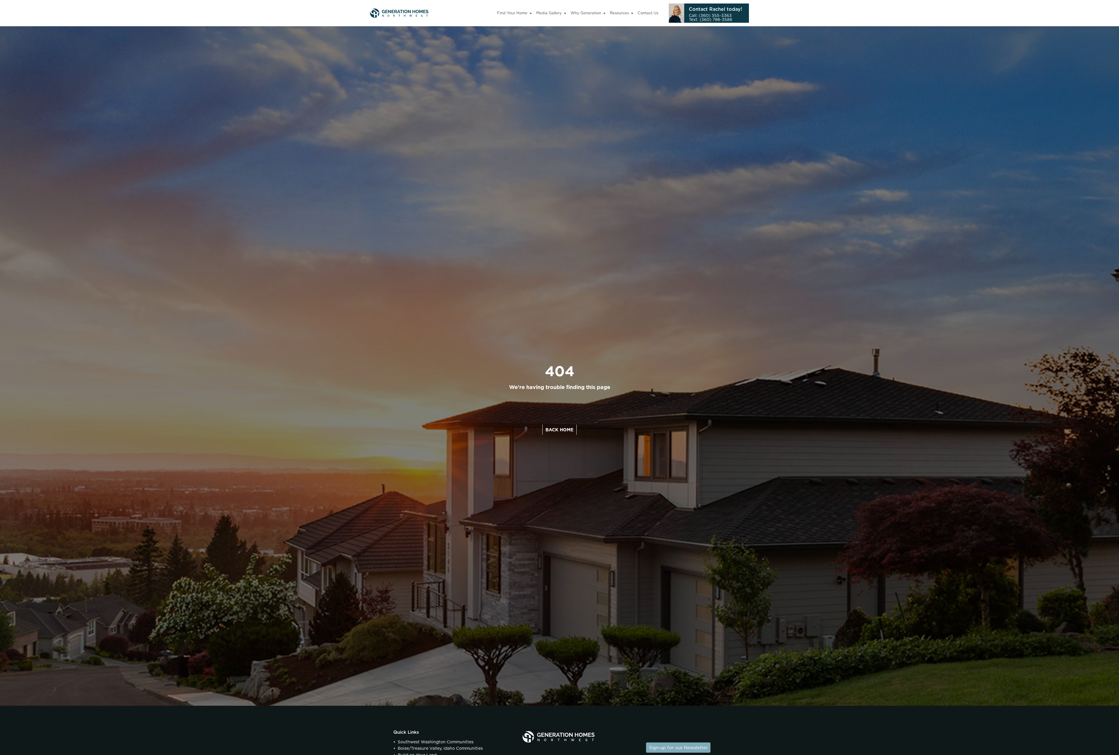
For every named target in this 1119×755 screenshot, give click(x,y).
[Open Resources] (632, 13)
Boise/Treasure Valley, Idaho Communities (440, 748)
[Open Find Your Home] (531, 13)
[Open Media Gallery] (565, 13)
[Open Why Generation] (604, 13)
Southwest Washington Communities (436, 742)
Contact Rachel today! (715, 9)
